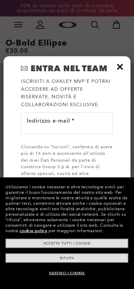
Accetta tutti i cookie (67, 243)
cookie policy (33, 231)
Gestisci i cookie (67, 273)
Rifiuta (67, 258)
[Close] (119, 66)
